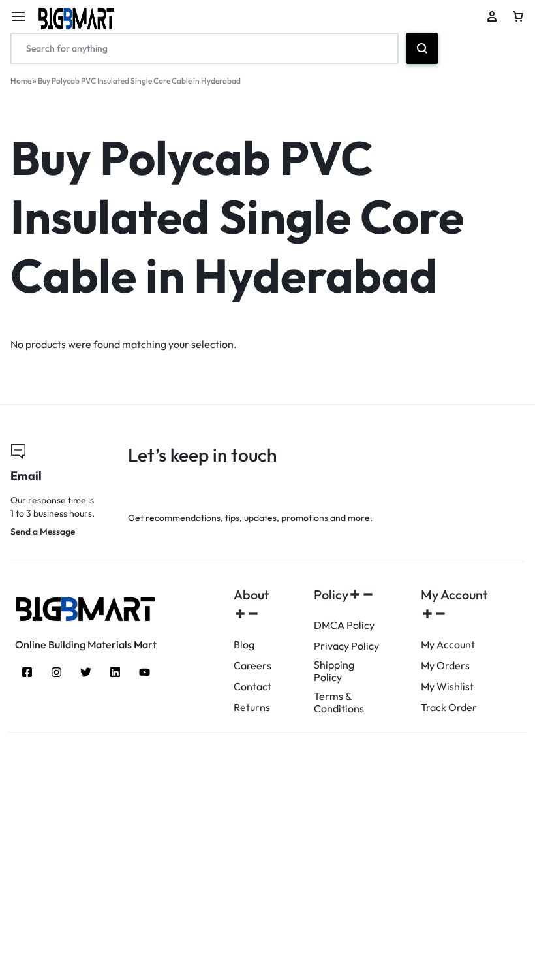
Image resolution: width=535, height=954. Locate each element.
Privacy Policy (346, 646)
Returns (252, 707)
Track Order (449, 707)
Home (20, 81)
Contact (252, 686)
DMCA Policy (344, 625)
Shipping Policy (334, 671)
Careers (252, 666)
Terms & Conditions (339, 702)
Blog (244, 645)
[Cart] (518, 16)
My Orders (445, 666)
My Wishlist (447, 686)
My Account (448, 645)
